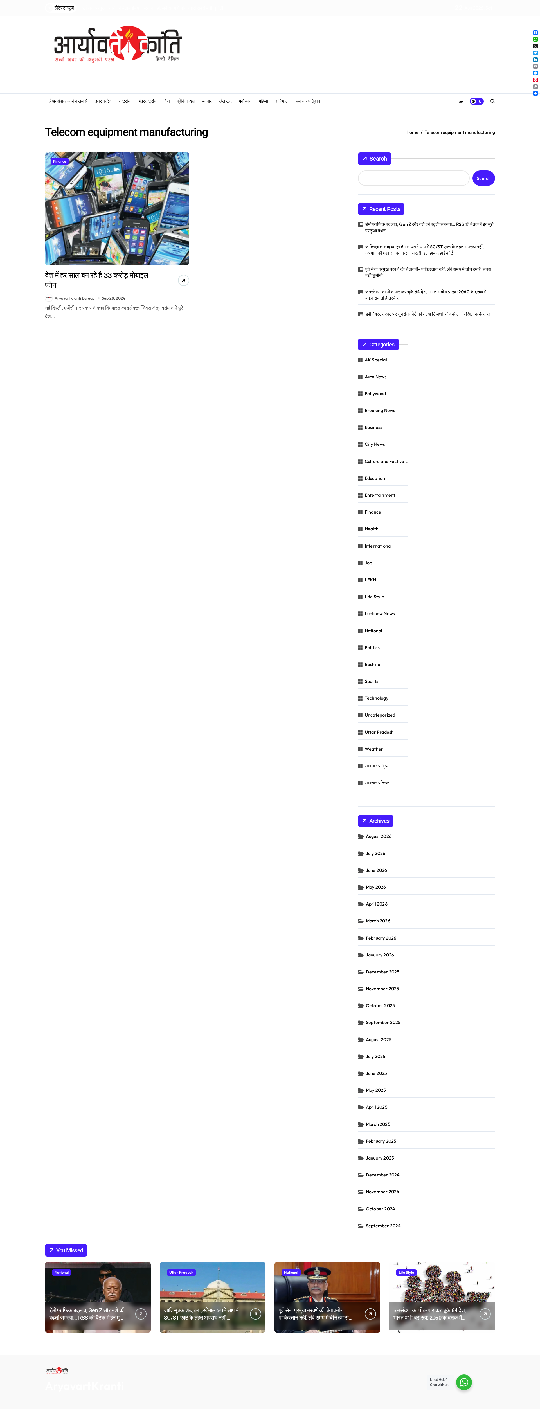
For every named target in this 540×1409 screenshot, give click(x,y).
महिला (263, 101)
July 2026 (376, 853)
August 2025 (379, 1039)
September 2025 (383, 1022)
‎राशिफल (281, 101)
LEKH (370, 579)
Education (375, 478)
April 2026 (377, 904)
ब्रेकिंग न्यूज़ (186, 101)
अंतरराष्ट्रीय (147, 101)
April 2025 (377, 1107)
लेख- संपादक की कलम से (68, 101)
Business (373, 427)
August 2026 (379, 836)
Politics (372, 647)
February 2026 (381, 938)
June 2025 (376, 1073)
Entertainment (380, 495)
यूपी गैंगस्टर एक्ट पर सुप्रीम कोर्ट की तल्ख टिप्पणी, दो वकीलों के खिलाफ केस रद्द (428, 314)
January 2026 (380, 955)
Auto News (376, 376)
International (378, 546)
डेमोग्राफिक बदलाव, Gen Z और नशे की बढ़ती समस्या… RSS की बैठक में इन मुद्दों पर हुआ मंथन (429, 227)
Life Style (374, 596)
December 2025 (383, 971)
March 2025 (378, 1124)
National (373, 630)
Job (368, 563)
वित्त (166, 101)
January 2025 (380, 1158)
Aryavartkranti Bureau (74, 298)
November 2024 (383, 1191)
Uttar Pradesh (379, 732)
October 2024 (380, 1209)
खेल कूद (225, 101)
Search (378, 158)
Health (372, 529)
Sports (371, 681)
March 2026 (378, 921)
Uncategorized (380, 715)
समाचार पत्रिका (308, 101)
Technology (376, 698)
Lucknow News (380, 613)
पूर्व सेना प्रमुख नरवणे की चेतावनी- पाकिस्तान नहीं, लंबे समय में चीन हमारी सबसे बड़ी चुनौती (428, 272)
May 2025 (376, 1090)
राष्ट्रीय (124, 101)
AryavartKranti (84, 1386)
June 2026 (376, 870)
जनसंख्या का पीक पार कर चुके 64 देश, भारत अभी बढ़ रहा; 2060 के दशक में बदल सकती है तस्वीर (426, 295)
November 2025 (382, 988)
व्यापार (207, 101)
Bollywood (375, 393)
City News (375, 444)
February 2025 (381, 1141)
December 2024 (383, 1175)
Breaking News (380, 410)
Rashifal (373, 664)
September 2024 (383, 1225)
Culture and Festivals (386, 461)
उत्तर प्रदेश (102, 101)
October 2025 (380, 1005)
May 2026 (376, 887)
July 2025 (376, 1056)
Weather (374, 749)
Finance (59, 161)
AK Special (376, 360)
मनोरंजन (245, 101)
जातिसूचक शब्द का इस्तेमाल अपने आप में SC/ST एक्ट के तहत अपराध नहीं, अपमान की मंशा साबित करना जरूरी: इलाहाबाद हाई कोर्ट (424, 250)
